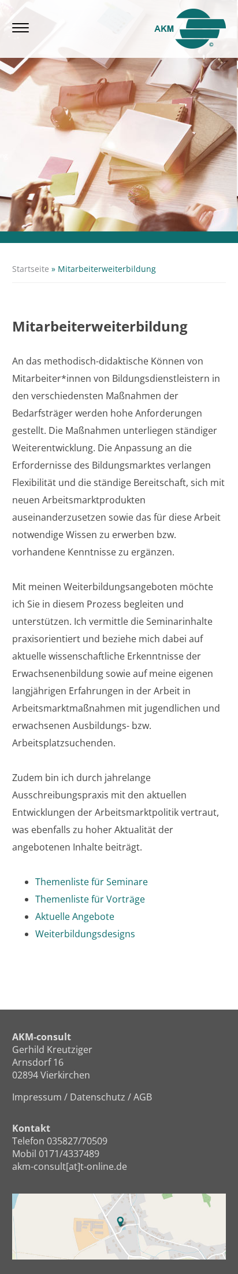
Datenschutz (97, 1097)
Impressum (37, 1097)
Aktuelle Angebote (74, 916)
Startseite (30, 268)
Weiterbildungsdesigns (85, 933)
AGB (142, 1097)
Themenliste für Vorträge (90, 899)
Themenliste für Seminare (91, 881)
